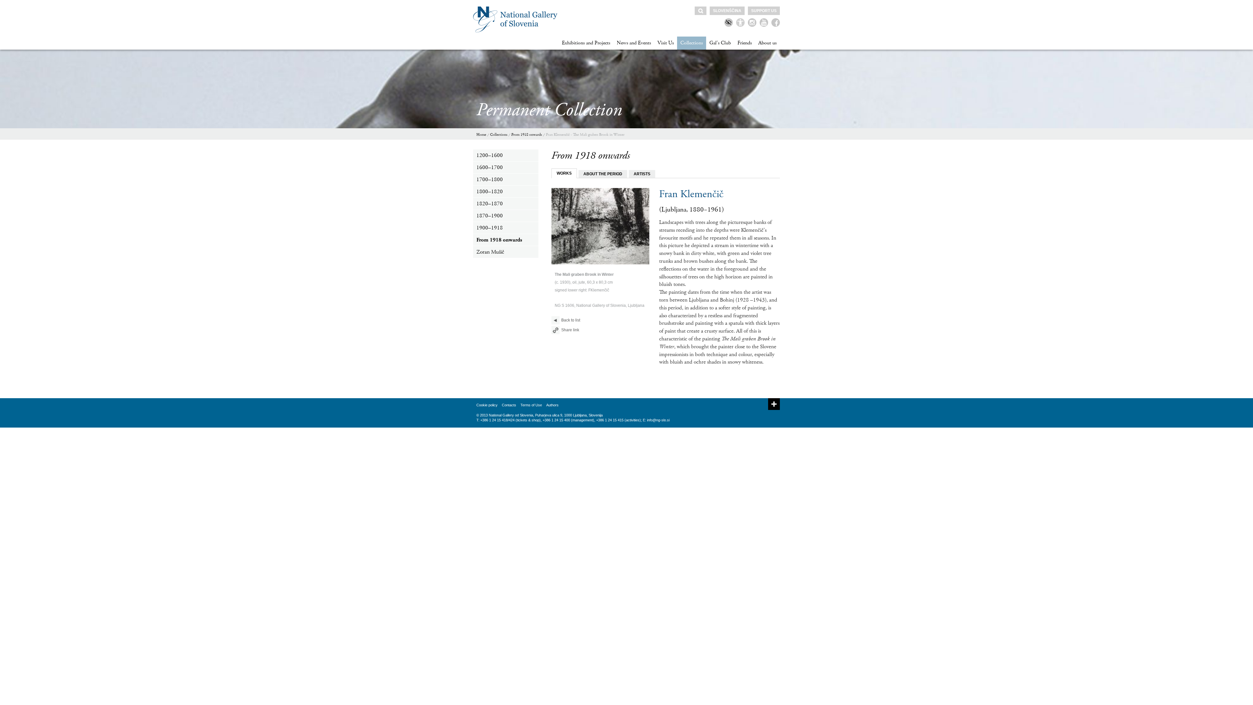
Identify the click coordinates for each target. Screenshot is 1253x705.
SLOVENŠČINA (727, 10)
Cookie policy (487, 405)
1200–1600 (489, 155)
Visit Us (665, 42)
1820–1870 (489, 203)
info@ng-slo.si (658, 420)
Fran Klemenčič (691, 194)
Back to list (570, 320)
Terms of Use (531, 405)
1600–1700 (489, 167)
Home (481, 134)
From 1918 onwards (526, 134)
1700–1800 (489, 179)
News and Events (634, 42)
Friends (744, 42)
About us (767, 42)
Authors (552, 405)
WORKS (564, 173)
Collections (691, 42)
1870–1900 (489, 215)
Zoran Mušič (490, 252)
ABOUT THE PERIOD (602, 174)
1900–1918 (489, 227)
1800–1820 (489, 191)
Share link (570, 330)
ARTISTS (642, 174)
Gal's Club (720, 42)
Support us (764, 10)
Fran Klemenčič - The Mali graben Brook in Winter (585, 134)
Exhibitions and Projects (586, 42)
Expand (774, 404)
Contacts (509, 405)
